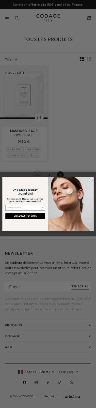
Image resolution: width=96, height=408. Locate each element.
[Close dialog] (91, 180)
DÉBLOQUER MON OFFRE (25, 216)
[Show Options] (43, 208)
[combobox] (24, 208)
